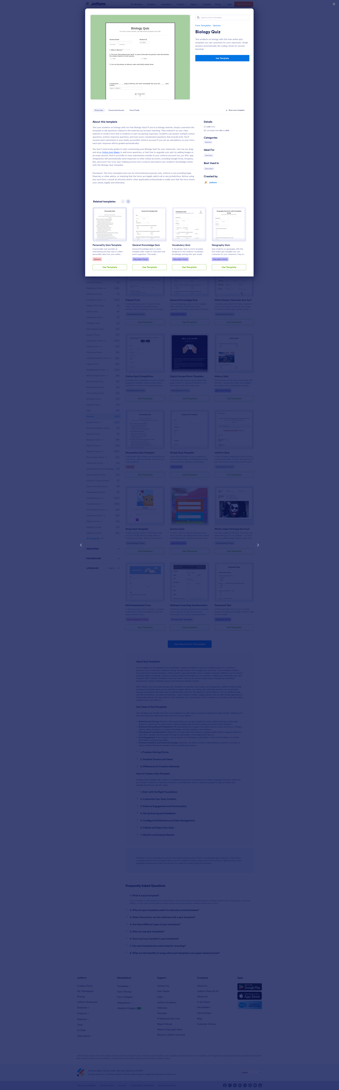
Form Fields (134, 110)
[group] (110, 240)
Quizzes (217, 25)
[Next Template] (258, 545)
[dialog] (169, 545)
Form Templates (203, 25)
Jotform (213, 182)
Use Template (222, 58)
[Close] (334, 4)
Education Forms (140, 259)
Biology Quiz (207, 31)
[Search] (198, 17)
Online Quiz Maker (111, 152)
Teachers (209, 155)
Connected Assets (116, 110)
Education (209, 168)
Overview (99, 110)
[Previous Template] (81, 545)
